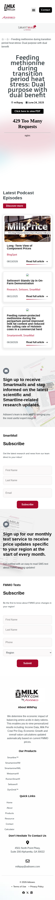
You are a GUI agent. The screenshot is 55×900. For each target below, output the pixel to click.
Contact (9, 824)
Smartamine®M (12, 763)
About (9, 808)
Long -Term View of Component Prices (19, 247)
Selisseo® (13, 784)
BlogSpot (12, 254)
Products (9, 813)
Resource (9, 818)
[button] (33, 9)
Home (3, 39)
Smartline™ (12, 757)
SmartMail (7, 39)
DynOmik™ (12, 789)
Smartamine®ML (13, 768)
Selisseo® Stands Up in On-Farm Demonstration (25, 282)
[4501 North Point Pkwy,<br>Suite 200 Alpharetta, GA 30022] (27, 842)
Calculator (9, 829)
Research (12, 289)
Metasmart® (13, 773)
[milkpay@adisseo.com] (27, 861)
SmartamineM (14, 335)
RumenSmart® (13, 779)
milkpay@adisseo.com (27, 866)
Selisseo (23, 289)
